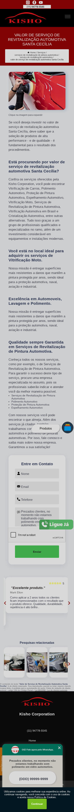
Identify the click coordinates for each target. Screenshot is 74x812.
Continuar (37, 803)
